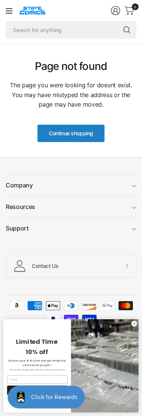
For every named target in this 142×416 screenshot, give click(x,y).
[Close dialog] (134, 324)
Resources (20, 206)
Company (19, 185)
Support (17, 228)
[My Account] (115, 10)
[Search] (126, 30)
